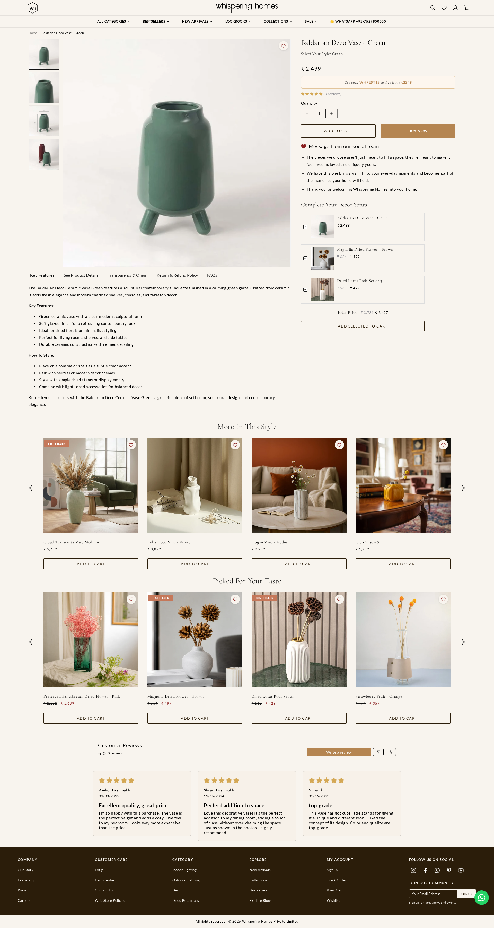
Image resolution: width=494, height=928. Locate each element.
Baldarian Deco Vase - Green (362, 217)
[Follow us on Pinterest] (449, 870)
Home (33, 33)
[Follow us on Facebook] (425, 870)
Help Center (105, 880)
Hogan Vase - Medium (271, 542)
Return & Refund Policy (177, 274)
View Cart (335, 890)
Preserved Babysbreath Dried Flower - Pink (81, 696)
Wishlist (333, 901)
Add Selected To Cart (362, 326)
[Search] (432, 8)
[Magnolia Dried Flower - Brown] (194, 639)
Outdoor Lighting (186, 880)
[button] (481, 897)
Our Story (25, 870)
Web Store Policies (110, 901)
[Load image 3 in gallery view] (44, 120)
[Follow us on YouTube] (461, 870)
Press (22, 890)
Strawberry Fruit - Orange (379, 696)
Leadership (27, 880)
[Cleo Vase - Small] (403, 485)
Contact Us (104, 890)
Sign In (332, 870)
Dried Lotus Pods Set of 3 (359, 280)
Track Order (336, 880)
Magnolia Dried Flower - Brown (365, 249)
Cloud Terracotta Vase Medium (71, 542)
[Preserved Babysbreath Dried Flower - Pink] (90, 639)
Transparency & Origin (127, 274)
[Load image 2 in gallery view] (44, 87)
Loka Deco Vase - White (168, 542)
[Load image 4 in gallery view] (44, 154)
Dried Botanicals (185, 901)
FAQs (212, 274)
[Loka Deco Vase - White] (194, 485)
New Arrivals (260, 870)
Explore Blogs (261, 901)
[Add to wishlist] (283, 45)
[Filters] (378, 752)
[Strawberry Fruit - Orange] (403, 639)
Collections (259, 880)
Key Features (42, 274)
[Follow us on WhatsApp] (437, 870)
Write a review (339, 751)
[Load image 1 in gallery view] (44, 54)
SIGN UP (466, 894)
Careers (24, 901)
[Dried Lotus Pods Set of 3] (299, 639)
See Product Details (81, 274)
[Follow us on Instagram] (413, 870)
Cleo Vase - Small (371, 542)
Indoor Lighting (184, 870)
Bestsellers (259, 890)
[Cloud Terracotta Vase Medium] (90, 485)
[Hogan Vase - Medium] (299, 485)
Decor (177, 890)
